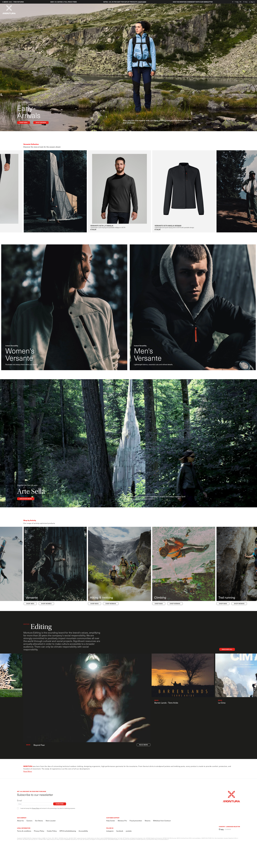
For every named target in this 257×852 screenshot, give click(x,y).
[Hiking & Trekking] (119, 566)
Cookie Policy (52, 831)
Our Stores (39, 821)
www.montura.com (82, 838)
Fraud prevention (136, 821)
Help (246, 2)
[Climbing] (183, 566)
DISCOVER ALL (227, 649)
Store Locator (51, 821)
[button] (110, 10)
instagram (110, 831)
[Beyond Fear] (86, 698)
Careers (29, 821)
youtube (129, 831)
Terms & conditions (24, 831)
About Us (20, 821)
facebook (119, 831)
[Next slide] (251, 184)
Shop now (131, 2)
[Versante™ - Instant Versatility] (55, 566)
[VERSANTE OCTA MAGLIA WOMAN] (183, 187)
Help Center (110, 821)
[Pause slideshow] (232, 2)
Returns (147, 821)
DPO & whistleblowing (68, 831)
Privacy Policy (35, 808)
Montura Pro (122, 821)
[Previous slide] (17, 184)
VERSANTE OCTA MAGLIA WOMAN (168, 226)
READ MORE (143, 745)
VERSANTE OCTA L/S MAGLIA (101, 226)
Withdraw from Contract (162, 821)
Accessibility (83, 831)
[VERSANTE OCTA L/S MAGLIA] (119, 187)
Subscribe (60, 804)
